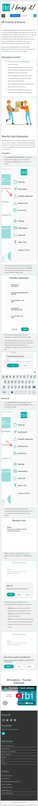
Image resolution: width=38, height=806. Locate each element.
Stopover (4, 763)
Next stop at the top (7, 745)
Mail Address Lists (7, 51)
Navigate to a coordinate (8, 751)
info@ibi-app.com (6, 790)
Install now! (15, 15)
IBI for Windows (6, 754)
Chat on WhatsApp (7, 793)
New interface (5, 748)
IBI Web (3, 757)
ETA (2, 760)
